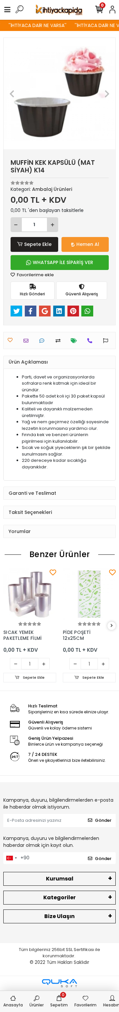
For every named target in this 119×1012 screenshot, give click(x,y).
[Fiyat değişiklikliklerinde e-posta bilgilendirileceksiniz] (75, 341)
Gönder (103, 820)
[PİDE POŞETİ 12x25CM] (89, 594)
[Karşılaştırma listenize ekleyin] (59, 341)
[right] (111, 626)
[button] (12, 93)
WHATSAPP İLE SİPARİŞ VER (63, 262)
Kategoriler (59, 897)
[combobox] (11, 858)
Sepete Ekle (38, 244)
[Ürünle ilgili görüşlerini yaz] (43, 341)
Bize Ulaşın (59, 916)
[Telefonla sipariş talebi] (91, 341)
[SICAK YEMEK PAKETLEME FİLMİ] (29, 594)
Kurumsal (59, 878)
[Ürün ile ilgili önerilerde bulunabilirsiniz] (107, 341)
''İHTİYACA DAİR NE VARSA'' (36, 25)
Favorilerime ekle (35, 275)
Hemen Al (87, 244)
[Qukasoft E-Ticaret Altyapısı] (59, 983)
